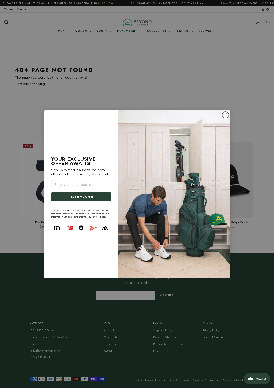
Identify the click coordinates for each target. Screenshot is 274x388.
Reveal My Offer (81, 197)
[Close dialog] (225, 115)
